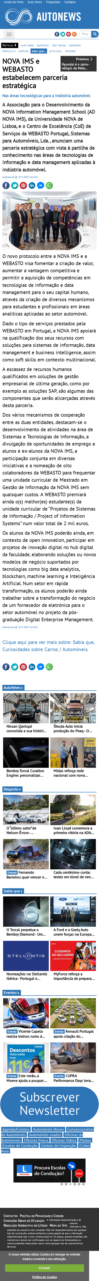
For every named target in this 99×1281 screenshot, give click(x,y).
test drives (59, 45)
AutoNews (12, 687)
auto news (27, 45)
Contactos (11, 1216)
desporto (75, 45)
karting (23, 51)
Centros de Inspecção (58, 1145)
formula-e (8, 51)
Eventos (10, 992)
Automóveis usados (45, 1134)
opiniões (70, 51)
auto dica (55, 51)
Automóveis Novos (48, 1129)
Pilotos (85, 1140)
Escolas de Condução (19, 1145)
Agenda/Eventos (16, 1129)
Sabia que (12, 891)
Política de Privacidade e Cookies (41, 1216)
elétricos (43, 45)
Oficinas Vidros (64, 1140)
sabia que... (39, 51)
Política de (44, 1277)
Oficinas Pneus (36, 1140)
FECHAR (44, 1268)
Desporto (11, 789)
